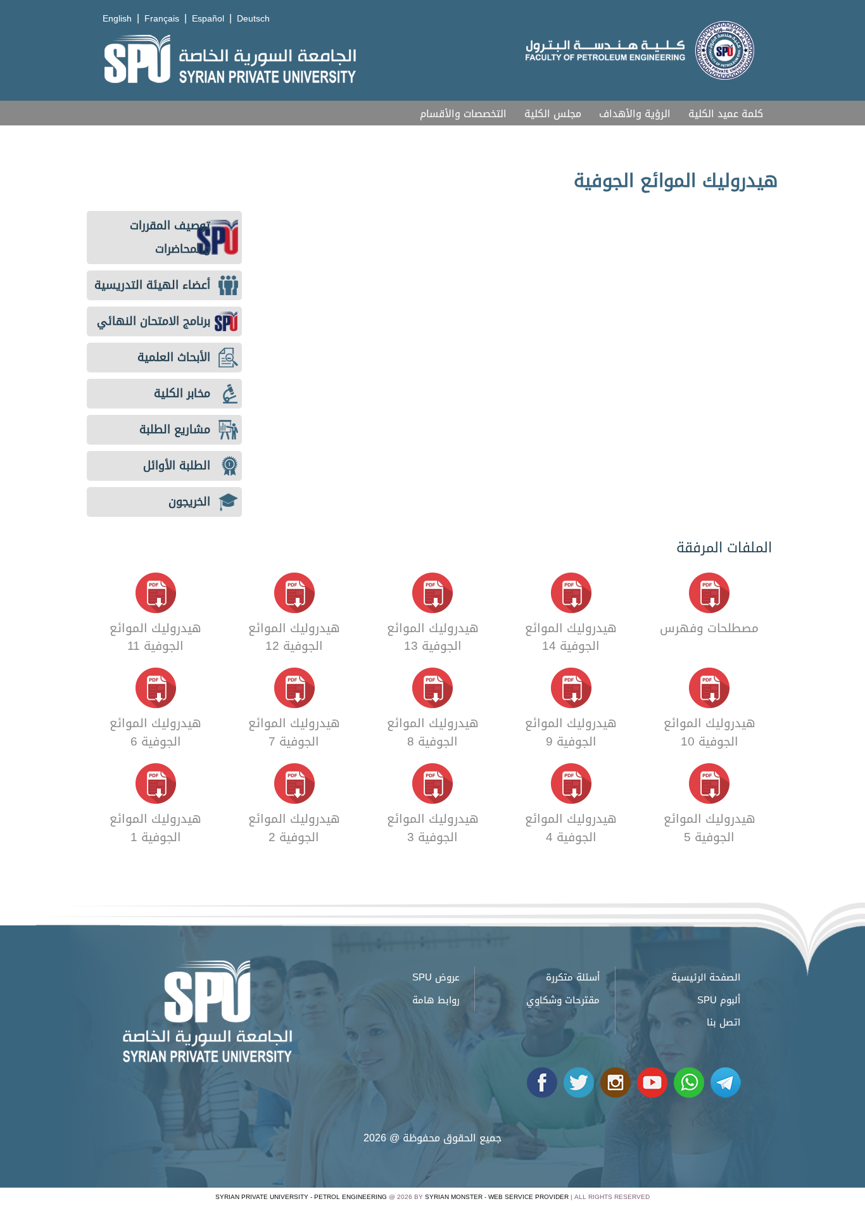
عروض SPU (436, 977)
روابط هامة (436, 1000)
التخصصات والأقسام (463, 114)
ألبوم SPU (718, 1000)
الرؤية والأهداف (635, 114)
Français (161, 18)
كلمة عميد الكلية (725, 114)
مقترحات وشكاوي (563, 1000)
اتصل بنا (723, 1022)
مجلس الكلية (552, 114)
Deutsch (253, 18)
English (117, 18)
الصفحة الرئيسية (705, 977)
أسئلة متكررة (573, 977)
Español (208, 18)
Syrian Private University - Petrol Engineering (301, 1197)
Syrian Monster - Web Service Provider (497, 1197)
